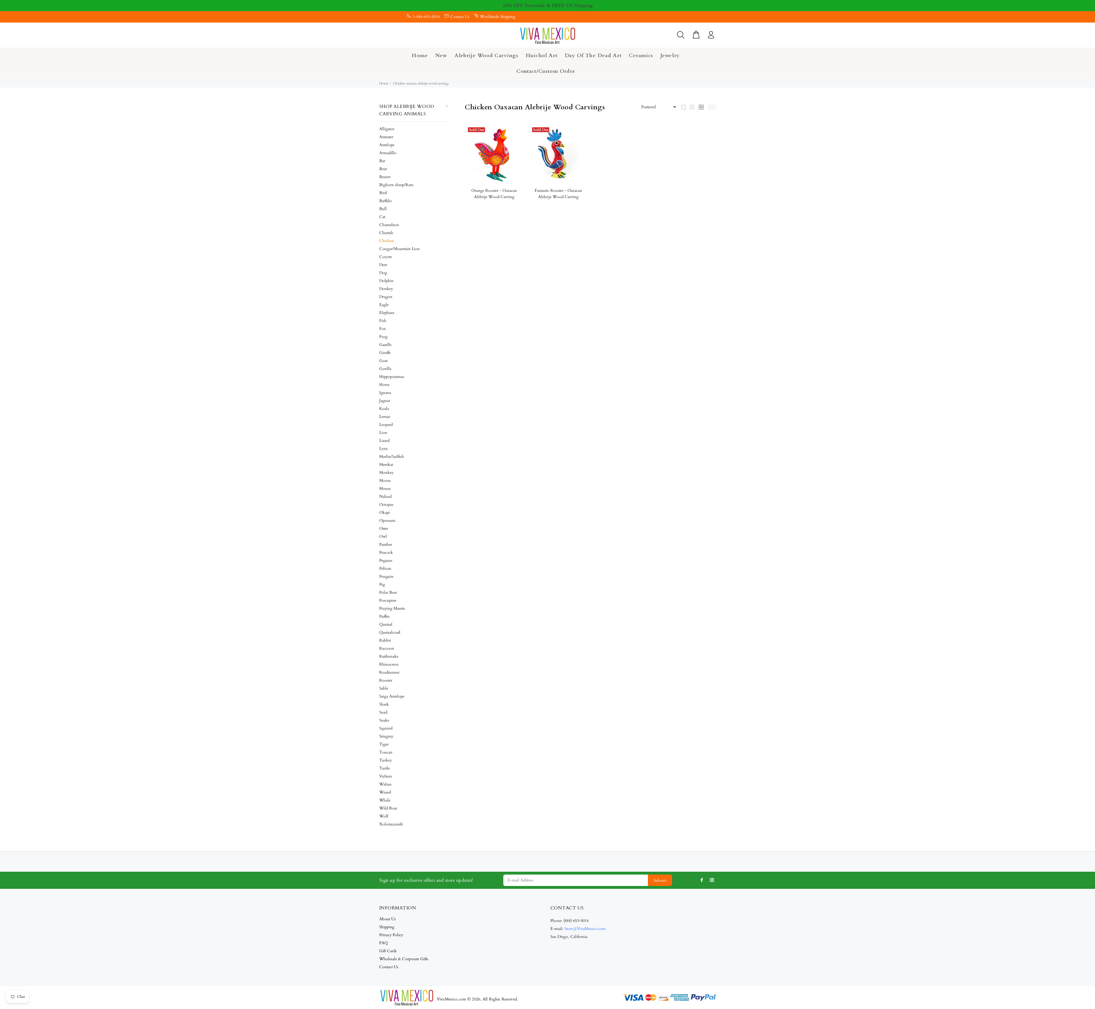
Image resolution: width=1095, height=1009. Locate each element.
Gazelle (385, 344)
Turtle (384, 768)
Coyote (385, 256)
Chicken (386, 240)
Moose (385, 480)
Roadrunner (389, 672)
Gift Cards (388, 951)
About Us (387, 919)
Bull (383, 209)
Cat (382, 216)
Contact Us (459, 16)
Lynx (383, 448)
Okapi (384, 512)
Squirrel (386, 728)
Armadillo (387, 153)
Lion (383, 432)
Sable (383, 688)
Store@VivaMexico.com (585, 928)
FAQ (383, 943)
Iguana (385, 392)
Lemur (384, 416)
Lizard (384, 440)
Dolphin (386, 280)
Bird (383, 193)
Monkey (386, 472)
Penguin (386, 576)
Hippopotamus (391, 376)
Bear (383, 169)
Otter (383, 528)
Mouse (385, 488)
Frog (383, 336)
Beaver (385, 177)
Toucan (385, 752)
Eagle (384, 304)
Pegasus (385, 560)
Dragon (385, 296)
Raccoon (386, 648)
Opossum (387, 520)
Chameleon (389, 224)
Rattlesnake (388, 656)
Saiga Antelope (391, 696)
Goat (383, 360)
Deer (383, 264)
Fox (382, 328)
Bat (382, 161)
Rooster (385, 680)
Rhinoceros (389, 664)
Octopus (386, 504)
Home (383, 83)
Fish (382, 320)
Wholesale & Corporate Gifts (403, 959)
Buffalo (385, 201)
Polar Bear (388, 592)
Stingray (386, 736)
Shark (384, 704)
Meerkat (386, 464)
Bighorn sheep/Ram (396, 185)
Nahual (385, 496)
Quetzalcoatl (389, 632)
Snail (383, 712)
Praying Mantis (392, 608)
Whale (384, 800)
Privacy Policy (391, 935)
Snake (384, 720)
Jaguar (384, 400)
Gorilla (385, 368)
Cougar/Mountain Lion (399, 248)
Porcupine (387, 600)
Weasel (385, 792)
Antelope (386, 145)
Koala (384, 408)
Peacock (386, 552)
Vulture (385, 776)
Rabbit (385, 640)
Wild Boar (388, 808)
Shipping (386, 927)
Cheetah (386, 232)
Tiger (384, 744)
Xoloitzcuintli (391, 824)
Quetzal (385, 624)
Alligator (386, 129)
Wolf (383, 816)
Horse (384, 384)
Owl (383, 536)
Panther (385, 544)
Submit (660, 880)
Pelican (385, 568)
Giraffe (385, 352)
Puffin (384, 616)
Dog (383, 272)
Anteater (386, 137)
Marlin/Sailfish (391, 456)
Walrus (385, 784)
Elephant (386, 312)
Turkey (385, 760)
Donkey (386, 288)
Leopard (386, 424)
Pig (382, 584)
